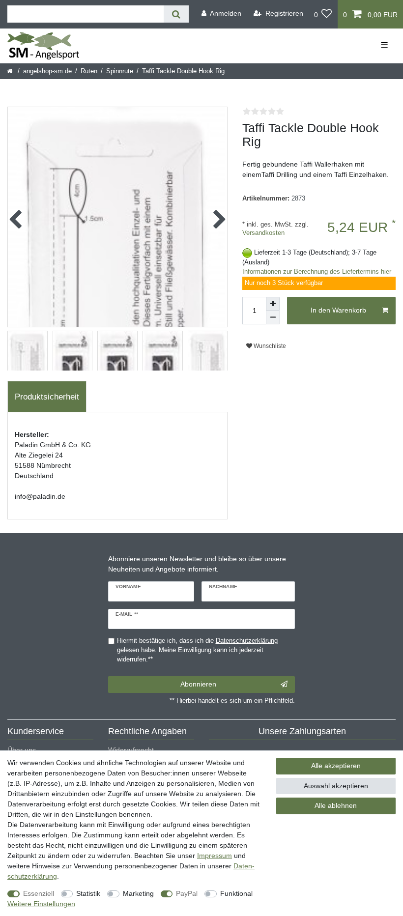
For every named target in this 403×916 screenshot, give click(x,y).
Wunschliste (269, 346)
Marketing (138, 893)
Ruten (89, 71)
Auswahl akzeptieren (336, 786)
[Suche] (176, 14)
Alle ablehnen (336, 805)
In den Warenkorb (338, 310)
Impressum (214, 855)
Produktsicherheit (47, 396)
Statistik (88, 893)
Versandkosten (263, 232)
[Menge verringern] (273, 317)
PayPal (187, 893)
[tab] (46, 396)
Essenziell (38, 893)
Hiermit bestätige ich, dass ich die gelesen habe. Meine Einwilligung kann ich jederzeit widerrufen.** (197, 650)
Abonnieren (198, 684)
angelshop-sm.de (47, 71)
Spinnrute (119, 71)
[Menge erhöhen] (273, 304)
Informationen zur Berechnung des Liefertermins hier (316, 271)
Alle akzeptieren (336, 766)
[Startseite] (10, 71)
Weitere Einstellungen (41, 904)
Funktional (236, 893)
